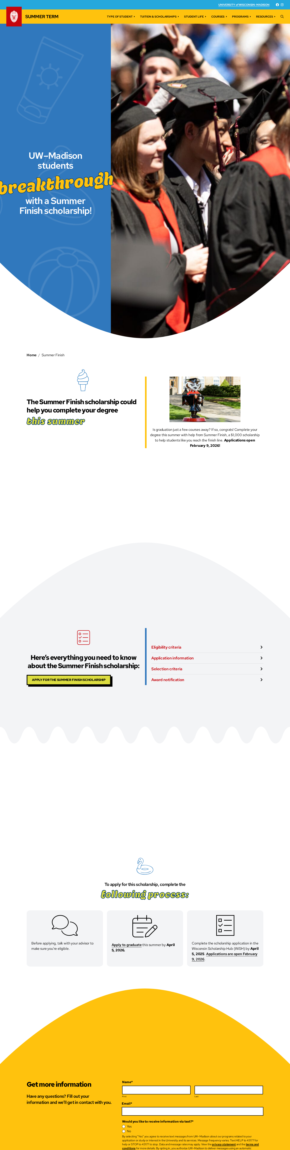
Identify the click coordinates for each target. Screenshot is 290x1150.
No (129, 1131)
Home (31, 355)
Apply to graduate (127, 944)
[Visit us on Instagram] (282, 4)
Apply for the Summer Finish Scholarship (69, 680)
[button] (282, 16)
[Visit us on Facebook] (277, 4)
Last (196, 1096)
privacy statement (224, 1144)
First (124, 1096)
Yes (129, 1126)
